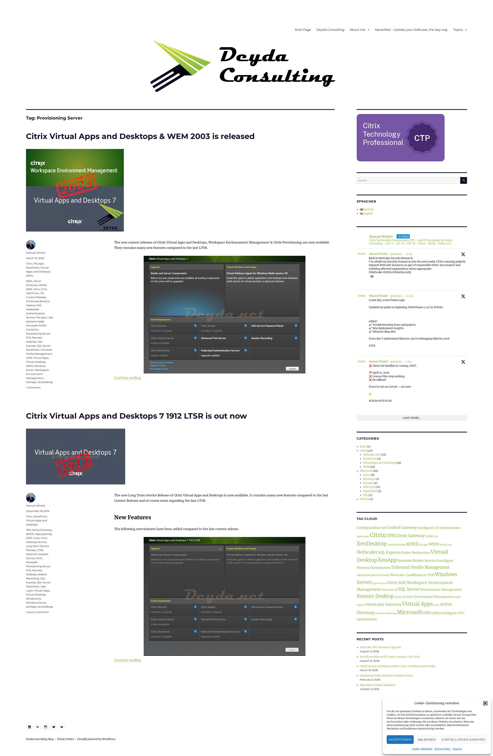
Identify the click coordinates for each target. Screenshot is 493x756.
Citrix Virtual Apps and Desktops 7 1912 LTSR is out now (136, 416)
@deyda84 (396, 254)
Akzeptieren (400, 739)
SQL (365, 495)
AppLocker (363, 536)
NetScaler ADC (372, 454)
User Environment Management (430, 597)
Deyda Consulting (330, 30)
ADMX (43, 285)
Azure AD (400, 597)
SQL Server (43, 345)
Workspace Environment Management (37, 374)
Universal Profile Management (421, 567)
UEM (431, 575)
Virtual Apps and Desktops (379, 462)
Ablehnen (427, 739)
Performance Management (441, 589)
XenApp (31, 382)
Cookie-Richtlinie (422, 748)
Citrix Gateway (410, 535)
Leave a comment (37, 612)
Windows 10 (33, 598)
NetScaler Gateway (384, 604)
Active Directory (42, 529)
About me (357, 30)
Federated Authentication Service (35, 313)
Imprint (457, 748)
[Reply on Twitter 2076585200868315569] (371, 285)
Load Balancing (396, 544)
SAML (429, 536)
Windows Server (36, 602)
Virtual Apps (41, 357)
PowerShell (370, 491)
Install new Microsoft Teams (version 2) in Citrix (390, 656)
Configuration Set (372, 527)
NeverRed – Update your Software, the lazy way (411, 30)
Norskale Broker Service (416, 561)
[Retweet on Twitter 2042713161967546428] (377, 350)
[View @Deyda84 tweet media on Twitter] (372, 276)
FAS (38, 305)
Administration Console (373, 575)
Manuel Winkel (35, 252)
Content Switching (385, 613)
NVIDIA (364, 499)
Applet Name (379, 583)
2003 (29, 281)
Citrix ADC (396, 582)
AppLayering (43, 533)
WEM (29, 275)
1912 (28, 529)
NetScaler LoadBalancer (408, 575)
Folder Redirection (415, 552)
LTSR (40, 550)
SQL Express (389, 552)
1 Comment (33, 387)
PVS (28, 337)
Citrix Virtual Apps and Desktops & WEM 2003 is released (140, 136)
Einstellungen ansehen (463, 739)
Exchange (369, 479)
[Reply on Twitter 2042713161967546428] (371, 350)
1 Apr (409, 361)
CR (42, 293)
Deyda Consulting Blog (40, 739)
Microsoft (31, 325)
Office (436, 605)
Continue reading (127, 378)
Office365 (369, 487)
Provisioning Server (38, 333)
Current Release (36, 297)
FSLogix (39, 263)
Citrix (29, 263)
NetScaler (367, 552)
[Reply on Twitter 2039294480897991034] (371, 405)
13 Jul (409, 254)
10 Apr (409, 295)
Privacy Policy (442, 748)
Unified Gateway (401, 527)
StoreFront (32, 267)
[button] (485, 703)
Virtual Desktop (36, 361)
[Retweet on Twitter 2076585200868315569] (377, 285)
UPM (29, 357)
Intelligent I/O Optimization (438, 528)
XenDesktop (45, 382)
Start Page (303, 30)
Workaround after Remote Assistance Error (386, 675)
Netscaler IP (389, 589)
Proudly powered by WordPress (96, 739)
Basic (363, 446)
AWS (29, 289)
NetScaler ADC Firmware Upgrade (380, 647)
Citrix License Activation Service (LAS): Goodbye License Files (397, 666)
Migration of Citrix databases (377, 685)
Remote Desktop (375, 596)
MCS (39, 558)
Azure (366, 475)
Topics (458, 30)
